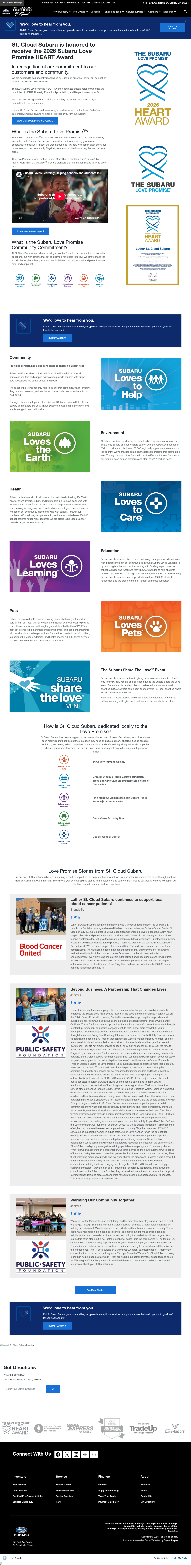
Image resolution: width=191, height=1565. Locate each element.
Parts (58, 1502)
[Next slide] (62, 1004)
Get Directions (148, 1502)
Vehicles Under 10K (23, 1502)
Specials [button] (95, 12)
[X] (67, 1454)
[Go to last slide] (20, 1004)
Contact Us (146, 1496)
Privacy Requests (127, 1529)
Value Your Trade (107, 1496)
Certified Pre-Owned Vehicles (28, 1496)
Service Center (63, 1485)
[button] (185, 11)
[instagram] (76, 1454)
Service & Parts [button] (134, 12)
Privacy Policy (144, 1529)
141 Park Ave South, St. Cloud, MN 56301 (166, 3)
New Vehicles (19, 1485)
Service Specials (64, 1496)
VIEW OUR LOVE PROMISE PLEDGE (35, 121)
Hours (144, 1491)
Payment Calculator (108, 1502)
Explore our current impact (30, 232)
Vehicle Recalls (144, 1526)
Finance (102, 1485)
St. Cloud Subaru (169, 1537)
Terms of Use (170, 1526)
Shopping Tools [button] (113, 12)
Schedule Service (65, 1491)
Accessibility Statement (165, 1529)
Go (53, 1389)
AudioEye (172, 1524)
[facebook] (58, 1454)
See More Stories (95, 1290)
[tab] (39, 1019)
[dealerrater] (94, 1454)
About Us (145, 1485)
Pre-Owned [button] (79, 12)
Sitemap (158, 1526)
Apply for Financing (108, 1491)
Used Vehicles (20, 1491)
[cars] (85, 1454)
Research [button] (168, 12)
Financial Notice (113, 1524)
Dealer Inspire (171, 1541)
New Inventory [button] (60, 12)
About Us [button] (153, 12)
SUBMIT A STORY (172, 28)
